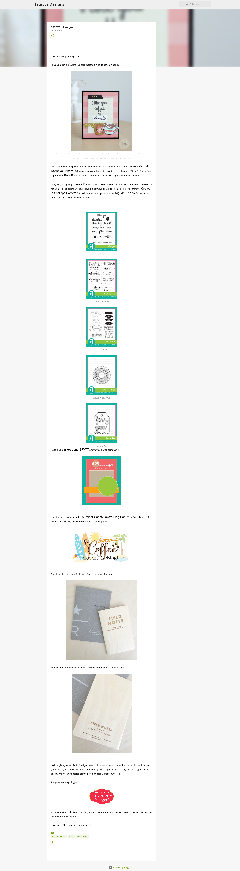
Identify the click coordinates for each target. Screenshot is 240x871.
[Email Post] (52, 833)
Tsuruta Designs (49, 4)
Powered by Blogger (121, 867)
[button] (52, 35)
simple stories (82, 836)
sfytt (71, 836)
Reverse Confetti (59, 836)
